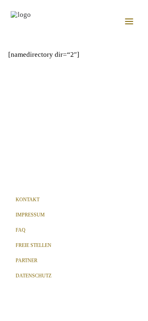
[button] (129, 21)
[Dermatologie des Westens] (21, 21)
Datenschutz (33, 276)
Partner (26, 260)
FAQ (20, 230)
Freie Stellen (33, 245)
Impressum (30, 215)
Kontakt (27, 199)
